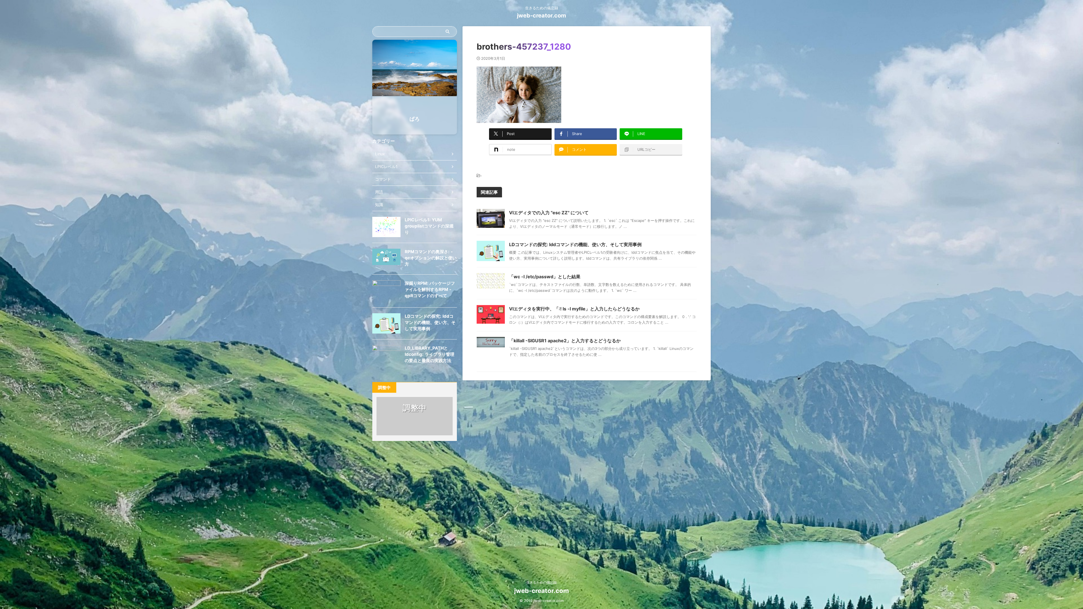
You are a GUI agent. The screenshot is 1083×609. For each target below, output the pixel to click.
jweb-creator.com (541, 15)
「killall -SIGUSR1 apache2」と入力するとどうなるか (565, 340)
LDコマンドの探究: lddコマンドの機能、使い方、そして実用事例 (575, 244)
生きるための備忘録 (541, 582)
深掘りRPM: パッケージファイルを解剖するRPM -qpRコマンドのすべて (430, 289)
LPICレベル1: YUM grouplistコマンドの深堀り (429, 226)
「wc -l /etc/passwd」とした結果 (544, 276)
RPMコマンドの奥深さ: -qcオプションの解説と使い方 (431, 258)
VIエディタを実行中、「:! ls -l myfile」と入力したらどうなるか (574, 309)
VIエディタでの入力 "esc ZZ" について (549, 212)
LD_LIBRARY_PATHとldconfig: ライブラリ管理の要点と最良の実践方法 (429, 354)
